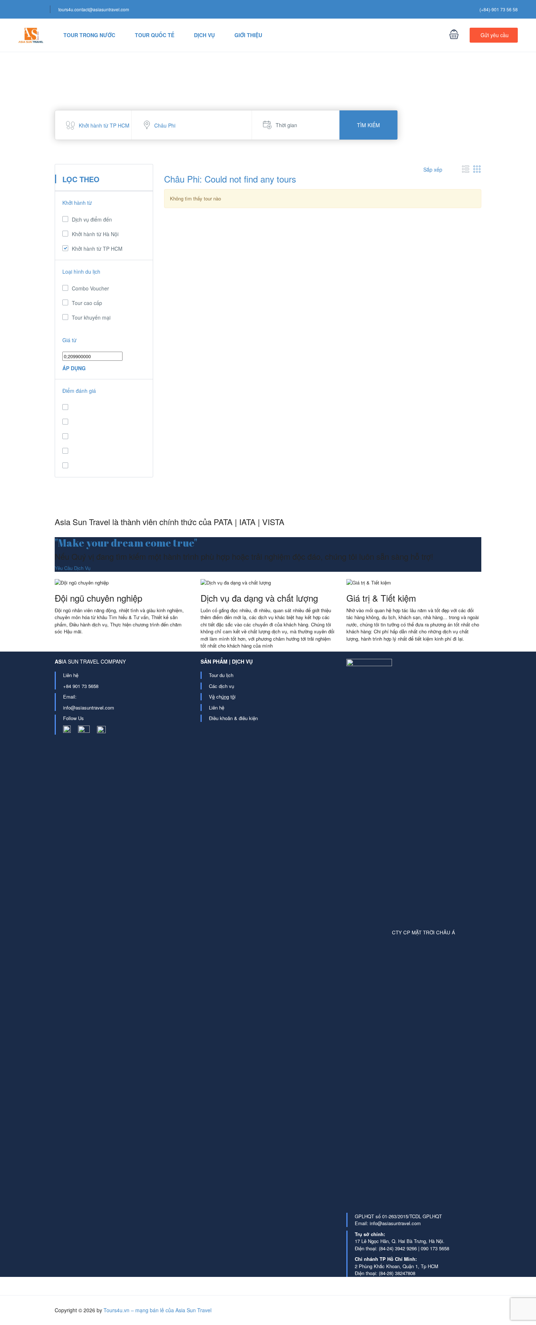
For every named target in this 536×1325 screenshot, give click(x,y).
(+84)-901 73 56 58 (498, 9)
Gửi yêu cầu (495, 35)
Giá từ (69, 340)
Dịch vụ (204, 35)
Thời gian (286, 125)
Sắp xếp (433, 169)
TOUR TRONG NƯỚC (89, 35)
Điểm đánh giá (79, 390)
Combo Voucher (90, 288)
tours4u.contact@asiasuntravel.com (93, 9)
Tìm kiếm (368, 125)
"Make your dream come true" (126, 543)
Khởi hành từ (77, 202)
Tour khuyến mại (91, 317)
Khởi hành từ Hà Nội (95, 234)
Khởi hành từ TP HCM (97, 248)
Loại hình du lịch (81, 271)
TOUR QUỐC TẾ (154, 35)
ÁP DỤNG (74, 368)
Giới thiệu (248, 35)
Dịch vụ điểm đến (92, 219)
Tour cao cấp (87, 302)
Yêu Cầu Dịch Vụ (72, 567)
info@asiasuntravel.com (88, 707)
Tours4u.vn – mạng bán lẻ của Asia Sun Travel (157, 1310)
